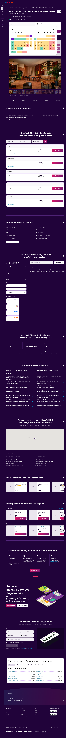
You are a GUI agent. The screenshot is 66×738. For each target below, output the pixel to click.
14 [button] (15, 42)
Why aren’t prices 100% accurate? (16, 700)
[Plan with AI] (2, 16)
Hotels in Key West (39, 674)
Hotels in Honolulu (12, 676)
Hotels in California (39, 7)
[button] (2, 2)
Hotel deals (11, 7)
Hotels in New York (39, 671)
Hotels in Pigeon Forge (13, 680)
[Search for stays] (2, 8)
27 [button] (12, 48)
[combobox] (21, 632)
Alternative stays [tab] (20, 664)
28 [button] (15, 48)
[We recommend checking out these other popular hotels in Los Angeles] (63, 478)
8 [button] (18, 39)
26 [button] (30, 45)
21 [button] (15, 45)
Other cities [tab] (11, 664)
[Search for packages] (2, 14)
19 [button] (30, 42)
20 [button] (12, 45)
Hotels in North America (19, 7)
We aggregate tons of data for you (16, 698)
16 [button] (21, 42)
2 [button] (21, 36)
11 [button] (27, 39)
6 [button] (12, 39)
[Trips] (2, 20)
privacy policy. (29, 648)
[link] (20, 518)
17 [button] (24, 42)
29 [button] (18, 48)
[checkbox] (12, 301)
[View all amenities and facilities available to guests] (63, 222)
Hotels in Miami (39, 678)
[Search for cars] (2, 11)
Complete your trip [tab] (39, 664)
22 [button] (18, 45)
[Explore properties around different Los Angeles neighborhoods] (63, 504)
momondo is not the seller (14, 695)
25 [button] (27, 45)
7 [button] (15, 39)
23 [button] (21, 45)
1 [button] (18, 36)
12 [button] (30, 39)
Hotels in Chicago (39, 676)
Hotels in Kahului (11, 671)
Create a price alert (54, 561)
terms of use (23, 648)
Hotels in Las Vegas (12, 673)
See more (61, 508)
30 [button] (21, 48)
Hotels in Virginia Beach (40, 673)
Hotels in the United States (29, 7)
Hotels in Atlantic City (40, 680)
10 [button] (24, 39)
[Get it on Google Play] (53, 711)
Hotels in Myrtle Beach (12, 678)
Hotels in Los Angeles (48, 7)
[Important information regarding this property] (63, 336)
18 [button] (27, 42)
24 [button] (24, 45)
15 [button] (18, 42)
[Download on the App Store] (53, 714)
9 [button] (21, 39)
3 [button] (24, 36)
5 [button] (38, 39)
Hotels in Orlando (11, 674)
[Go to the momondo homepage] (9, 2)
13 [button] (12, 42)
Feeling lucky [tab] (29, 664)
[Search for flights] (2, 6)
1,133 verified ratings (22, 19)
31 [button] (53, 48)
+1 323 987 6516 (12, 17)
